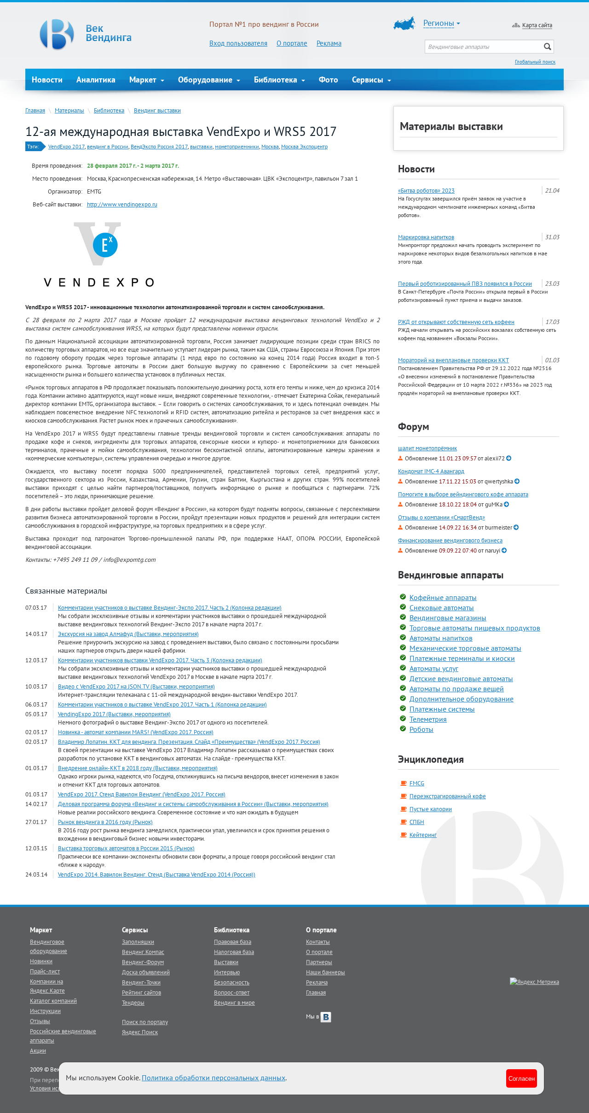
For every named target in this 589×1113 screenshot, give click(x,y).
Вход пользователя (238, 43)
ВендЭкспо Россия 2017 (159, 146)
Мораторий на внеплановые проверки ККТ (453, 360)
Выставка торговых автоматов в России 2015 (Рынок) (126, 848)
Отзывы (40, 1021)
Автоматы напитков (441, 637)
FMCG (417, 783)
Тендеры (133, 1002)
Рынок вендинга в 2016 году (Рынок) (105, 822)
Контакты (318, 941)
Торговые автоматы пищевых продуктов (475, 627)
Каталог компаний (53, 1000)
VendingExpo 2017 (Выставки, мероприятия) (114, 714)
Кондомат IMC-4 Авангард (431, 471)
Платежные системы (442, 708)
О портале (292, 43)
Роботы (421, 729)
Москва (270, 146)
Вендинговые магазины (448, 617)
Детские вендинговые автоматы (461, 678)
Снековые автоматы (442, 607)
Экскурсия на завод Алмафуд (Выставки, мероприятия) (128, 634)
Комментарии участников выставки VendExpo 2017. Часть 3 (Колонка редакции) (160, 660)
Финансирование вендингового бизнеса (450, 540)
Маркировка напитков (426, 237)
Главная (35, 110)
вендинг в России (107, 146)
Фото (328, 79)
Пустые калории (431, 809)
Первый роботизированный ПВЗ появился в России (465, 283)
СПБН (417, 822)
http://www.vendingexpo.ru (122, 204)
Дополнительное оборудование (462, 698)
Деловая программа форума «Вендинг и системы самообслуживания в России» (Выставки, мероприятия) (193, 804)
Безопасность (231, 982)
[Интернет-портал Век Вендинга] (117, 34)
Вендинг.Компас (143, 952)
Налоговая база (234, 952)
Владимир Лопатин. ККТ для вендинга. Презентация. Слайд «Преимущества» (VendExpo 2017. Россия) (189, 741)
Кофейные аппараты (443, 597)
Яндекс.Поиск (140, 1032)
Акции (38, 1050)
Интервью (227, 972)
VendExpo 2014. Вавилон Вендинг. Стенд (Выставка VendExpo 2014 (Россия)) (156, 874)
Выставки (226, 962)
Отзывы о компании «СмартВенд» (441, 517)
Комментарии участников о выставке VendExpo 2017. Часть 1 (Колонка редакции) (162, 704)
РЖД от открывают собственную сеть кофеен (456, 322)
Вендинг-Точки (141, 982)
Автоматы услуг (434, 668)
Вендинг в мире (234, 1002)
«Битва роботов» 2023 (426, 190)
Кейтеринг (423, 834)
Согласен (521, 1078)
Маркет (144, 79)
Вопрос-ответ (231, 992)
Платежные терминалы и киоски (462, 658)
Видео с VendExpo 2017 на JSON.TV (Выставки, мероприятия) (136, 686)
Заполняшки (138, 941)
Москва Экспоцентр (304, 146)
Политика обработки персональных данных (213, 1077)
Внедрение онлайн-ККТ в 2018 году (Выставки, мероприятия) (138, 768)
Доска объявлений (146, 972)
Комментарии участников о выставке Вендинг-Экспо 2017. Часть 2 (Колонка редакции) (170, 607)
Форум (413, 426)
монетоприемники (237, 146)
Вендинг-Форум (143, 962)
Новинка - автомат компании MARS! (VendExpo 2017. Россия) (136, 732)
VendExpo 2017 (66, 146)
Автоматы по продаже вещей (457, 688)
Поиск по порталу (145, 1022)
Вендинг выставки (157, 110)
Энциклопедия (431, 759)
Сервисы (369, 79)
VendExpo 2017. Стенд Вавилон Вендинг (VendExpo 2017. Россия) (141, 794)
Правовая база (232, 941)
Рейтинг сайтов (141, 992)
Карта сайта (537, 25)
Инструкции (45, 1011)
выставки (201, 146)
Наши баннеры (325, 972)
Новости (47, 79)
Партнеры (319, 962)
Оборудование (206, 79)
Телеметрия (428, 719)
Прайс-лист (45, 971)
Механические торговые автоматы (465, 648)
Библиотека (277, 79)
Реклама (329, 43)
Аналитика (95, 79)
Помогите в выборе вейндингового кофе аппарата (463, 494)
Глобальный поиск (535, 62)
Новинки (41, 961)
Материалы (69, 110)
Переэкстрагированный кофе (448, 796)
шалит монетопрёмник (427, 448)
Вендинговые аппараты (450, 574)
